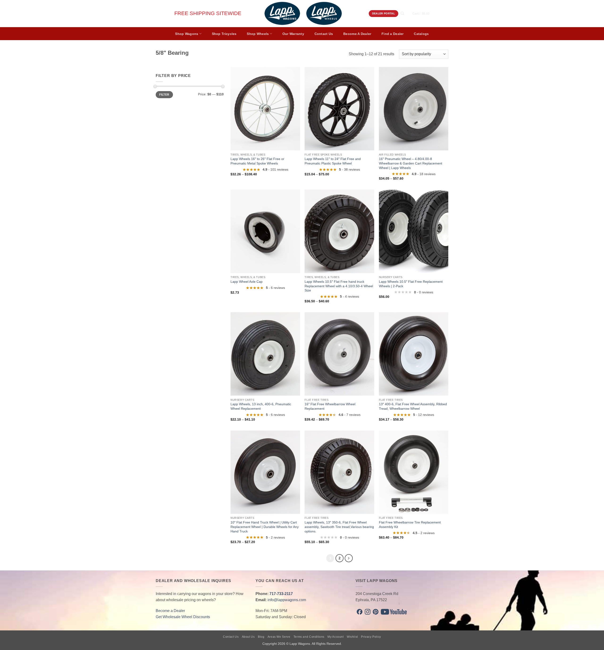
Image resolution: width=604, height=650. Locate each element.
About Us (248, 636)
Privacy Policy (371, 636)
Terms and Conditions (309, 636)
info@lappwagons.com (287, 600)
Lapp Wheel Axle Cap (247, 281)
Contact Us (324, 34)
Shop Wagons (186, 34)
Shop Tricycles (224, 34)
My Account (335, 636)
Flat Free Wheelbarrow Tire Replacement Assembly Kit (410, 524)
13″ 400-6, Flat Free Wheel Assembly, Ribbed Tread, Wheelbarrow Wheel (413, 406)
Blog (261, 636)
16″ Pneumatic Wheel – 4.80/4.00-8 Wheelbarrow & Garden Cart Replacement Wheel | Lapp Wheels (410, 163)
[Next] (349, 558)
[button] (425, 13)
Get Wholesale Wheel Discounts (183, 617)
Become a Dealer (170, 611)
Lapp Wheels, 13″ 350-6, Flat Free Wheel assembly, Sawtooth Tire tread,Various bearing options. (339, 526)
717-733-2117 (281, 594)
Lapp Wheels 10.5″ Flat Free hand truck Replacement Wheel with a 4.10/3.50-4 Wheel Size (339, 286)
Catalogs (421, 34)
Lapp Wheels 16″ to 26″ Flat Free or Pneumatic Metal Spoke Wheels (257, 161)
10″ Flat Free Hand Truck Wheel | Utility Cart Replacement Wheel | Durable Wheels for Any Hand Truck (265, 526)
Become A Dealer (357, 34)
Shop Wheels (258, 34)
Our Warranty (293, 34)
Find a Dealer (393, 34)
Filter (164, 94)
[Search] (402, 13)
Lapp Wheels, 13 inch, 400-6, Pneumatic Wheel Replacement (261, 406)
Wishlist (352, 636)
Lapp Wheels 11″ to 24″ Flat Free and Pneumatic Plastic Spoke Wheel (333, 161)
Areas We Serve (279, 636)
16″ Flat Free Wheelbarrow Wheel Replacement (330, 406)
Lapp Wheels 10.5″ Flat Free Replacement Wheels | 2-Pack (411, 284)
